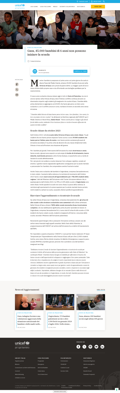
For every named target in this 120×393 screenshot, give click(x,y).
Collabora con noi (20, 377)
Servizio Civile (64, 371)
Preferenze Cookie (66, 387)
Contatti (17, 371)
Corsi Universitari (43, 374)
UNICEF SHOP (97, 1)
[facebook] (17, 85)
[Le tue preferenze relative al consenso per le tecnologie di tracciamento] (116, 390)
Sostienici (81, 6)
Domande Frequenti (89, 374)
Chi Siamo (34, 6)
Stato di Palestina (34, 47)
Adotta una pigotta (88, 364)
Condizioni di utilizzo (74, 385)
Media (55, 6)
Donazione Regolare (89, 361)
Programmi (41, 361)
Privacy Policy (87, 385)
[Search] (104, 1)
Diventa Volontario (67, 6)
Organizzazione (19, 361)
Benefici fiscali (87, 371)
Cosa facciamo (45, 6)
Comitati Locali (83, 1)
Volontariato (64, 361)
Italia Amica (41, 371)
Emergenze (41, 364)
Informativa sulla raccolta (60, 391)
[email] (17, 95)
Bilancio (17, 364)
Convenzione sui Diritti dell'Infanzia (25, 367)
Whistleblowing (19, 374)
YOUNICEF (63, 364)
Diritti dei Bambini (43, 367)
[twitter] (17, 90)
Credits (63, 385)
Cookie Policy (98, 385)
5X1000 (85, 367)
